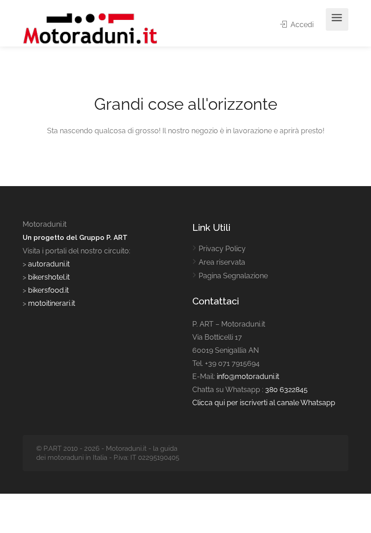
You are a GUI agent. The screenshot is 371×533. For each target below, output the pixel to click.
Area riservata (222, 262)
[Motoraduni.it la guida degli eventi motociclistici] (90, 27)
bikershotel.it (49, 277)
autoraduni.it (49, 264)
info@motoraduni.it (248, 376)
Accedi (301, 24)
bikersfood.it (48, 290)
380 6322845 (286, 389)
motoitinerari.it (50, 303)
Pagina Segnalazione (233, 275)
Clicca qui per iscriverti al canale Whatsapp (263, 402)
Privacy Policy (222, 248)
